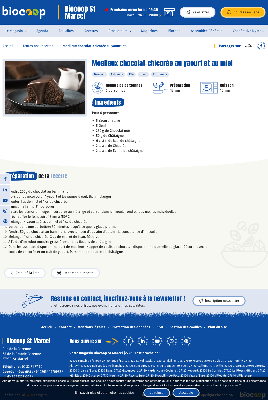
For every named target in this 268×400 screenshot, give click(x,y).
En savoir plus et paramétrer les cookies (104, 392)
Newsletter (200, 12)
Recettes (91, 31)
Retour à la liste (27, 273)
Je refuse (157, 392)
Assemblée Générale (206, 31)
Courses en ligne (246, 12)
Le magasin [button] (14, 31)
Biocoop (174, 31)
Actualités (66, 31)
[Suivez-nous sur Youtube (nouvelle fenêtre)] (5, 200)
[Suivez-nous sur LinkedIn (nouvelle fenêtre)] (5, 189)
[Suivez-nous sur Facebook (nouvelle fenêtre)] (5, 179)
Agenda (42, 31)
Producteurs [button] (118, 31)
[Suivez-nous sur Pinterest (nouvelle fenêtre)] (5, 221)
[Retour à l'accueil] (24, 12)
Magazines (149, 31)
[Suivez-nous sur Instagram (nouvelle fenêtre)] (5, 210)
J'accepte (186, 392)
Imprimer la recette (78, 273)
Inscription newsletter (222, 301)
